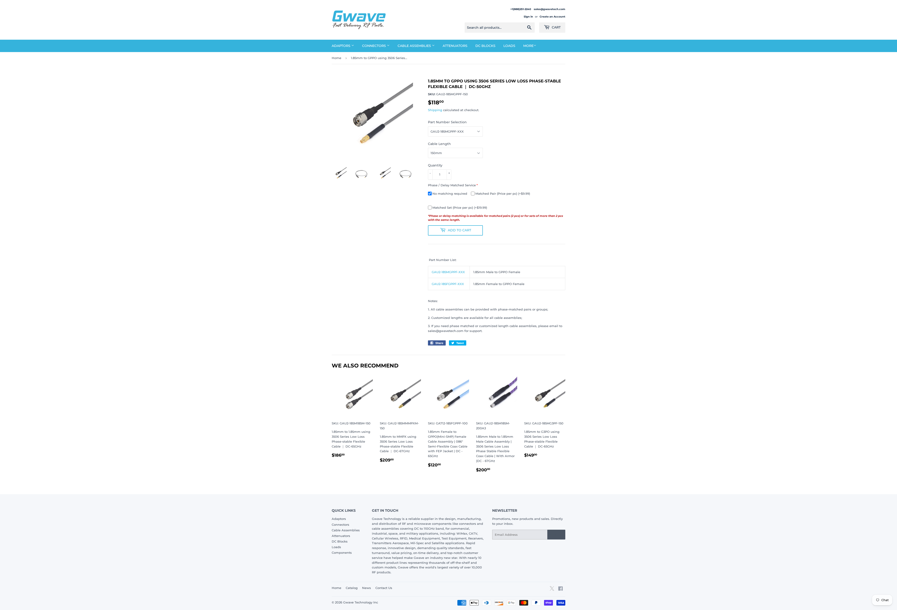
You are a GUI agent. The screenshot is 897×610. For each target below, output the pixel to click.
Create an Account (552, 16)
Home (336, 58)
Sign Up (556, 534)
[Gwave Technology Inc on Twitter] (552, 590)
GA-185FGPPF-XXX (448, 284)
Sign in (528, 16)
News (366, 588)
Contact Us (383, 588)
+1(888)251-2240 (521, 9)
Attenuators (455, 46)
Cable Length (439, 144)
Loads (509, 46)
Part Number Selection (447, 122)
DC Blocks (485, 46)
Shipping (435, 110)
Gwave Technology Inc (360, 602)
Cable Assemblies (415, 46)
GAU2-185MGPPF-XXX (448, 272)
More (528, 46)
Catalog (352, 588)
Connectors (374, 46)
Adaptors (341, 46)
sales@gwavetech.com (549, 9)
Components (342, 552)
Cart (556, 27)
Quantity (435, 165)
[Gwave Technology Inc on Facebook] (560, 589)
